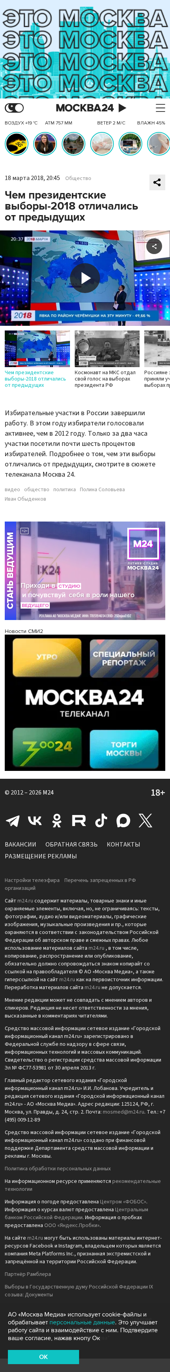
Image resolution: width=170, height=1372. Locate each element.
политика (64, 489)
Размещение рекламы (41, 856)
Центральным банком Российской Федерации (76, 1214)
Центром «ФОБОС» (123, 1202)
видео (12, 489)
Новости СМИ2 (24, 631)
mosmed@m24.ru (123, 1112)
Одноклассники (57, 820)
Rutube (79, 820)
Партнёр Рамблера (28, 1274)
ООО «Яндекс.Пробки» (72, 1225)
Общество (78, 178)
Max (123, 820)
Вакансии (20, 844)
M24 (48, 792)
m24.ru (25, 901)
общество (36, 489)
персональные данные (82, 1322)
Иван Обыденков (25, 499)
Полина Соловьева (102, 489)
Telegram (13, 820)
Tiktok (101, 820)
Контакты (123, 844)
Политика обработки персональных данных (58, 1169)
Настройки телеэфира (32, 880)
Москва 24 (85, 108)
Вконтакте (35, 820)
